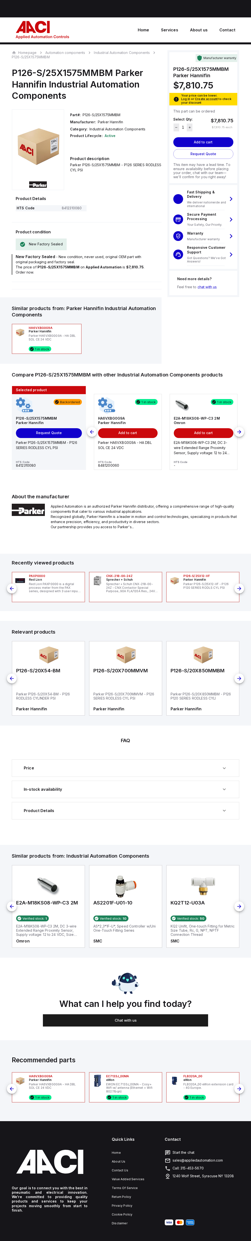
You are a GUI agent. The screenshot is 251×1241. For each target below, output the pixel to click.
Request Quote (203, 154)
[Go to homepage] (50, 1162)
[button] (203, 199)
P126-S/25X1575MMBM (31, 57)
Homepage (27, 52)
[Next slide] (239, 432)
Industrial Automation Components (122, 52)
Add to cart (203, 142)
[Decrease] (176, 127)
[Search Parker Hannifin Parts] (28, 514)
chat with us (207, 287)
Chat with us (126, 1020)
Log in (185, 99)
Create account (206, 99)
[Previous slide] (92, 432)
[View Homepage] (42, 30)
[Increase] (189, 127)
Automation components (65, 52)
